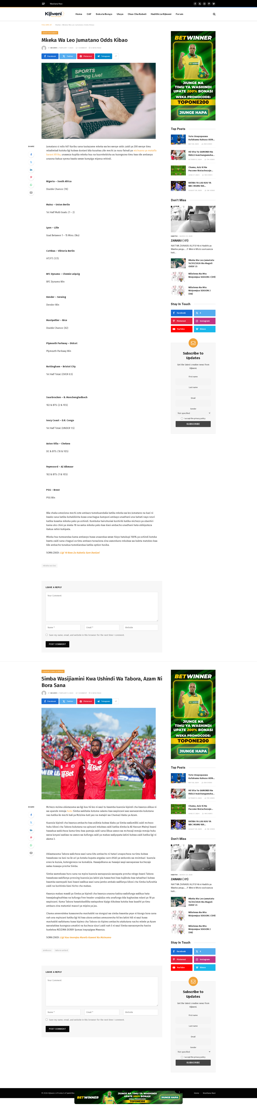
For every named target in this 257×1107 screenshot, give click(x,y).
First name (193, 376)
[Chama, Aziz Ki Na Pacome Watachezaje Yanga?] (178, 170)
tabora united (61, 950)
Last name (193, 387)
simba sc (47, 950)
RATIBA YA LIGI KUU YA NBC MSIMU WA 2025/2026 (199, 184)
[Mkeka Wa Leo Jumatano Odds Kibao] (98, 138)
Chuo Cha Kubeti (137, 14)
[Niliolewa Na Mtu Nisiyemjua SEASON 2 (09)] (178, 277)
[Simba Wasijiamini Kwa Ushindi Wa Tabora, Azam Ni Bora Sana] (98, 798)
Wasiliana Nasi (56, 4)
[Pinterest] (31, 177)
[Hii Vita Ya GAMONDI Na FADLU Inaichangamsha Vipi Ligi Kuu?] (178, 155)
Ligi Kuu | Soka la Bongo (53, 671)
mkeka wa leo (49, 566)
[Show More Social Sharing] (116, 56)
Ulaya (120, 14)
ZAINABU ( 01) (179, 240)
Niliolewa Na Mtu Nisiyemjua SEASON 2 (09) (202, 275)
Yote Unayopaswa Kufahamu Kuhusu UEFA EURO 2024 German (200, 138)
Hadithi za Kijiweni (161, 14)
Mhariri (53, 48)
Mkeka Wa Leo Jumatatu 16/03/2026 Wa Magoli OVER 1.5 (201, 263)
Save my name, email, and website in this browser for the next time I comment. (86, 635)
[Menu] (43, 3)
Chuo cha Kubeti (50, 33)
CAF (89, 14)
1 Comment (82, 48)
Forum (179, 14)
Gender (193, 409)
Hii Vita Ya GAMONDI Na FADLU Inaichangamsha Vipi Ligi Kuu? (200, 153)
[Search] (214, 14)
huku (69, 811)
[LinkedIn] (31, 170)
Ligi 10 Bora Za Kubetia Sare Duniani (79, 552)
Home (79, 14)
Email (193, 398)
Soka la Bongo (104, 14)
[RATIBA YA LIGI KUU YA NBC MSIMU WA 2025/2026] (178, 186)
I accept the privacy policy (194, 418)
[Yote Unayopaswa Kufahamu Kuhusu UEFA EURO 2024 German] (178, 140)
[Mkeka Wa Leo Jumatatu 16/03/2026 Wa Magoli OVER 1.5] (178, 263)
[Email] (31, 192)
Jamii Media (71, 1093)
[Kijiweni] (54, 14)
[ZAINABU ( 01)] (193, 219)
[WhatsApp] (31, 185)
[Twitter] (31, 162)
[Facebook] (31, 154)
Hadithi (174, 236)
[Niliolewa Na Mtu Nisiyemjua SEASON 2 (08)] (178, 291)
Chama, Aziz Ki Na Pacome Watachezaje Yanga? (199, 169)
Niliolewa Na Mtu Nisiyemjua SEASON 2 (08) (199, 290)
